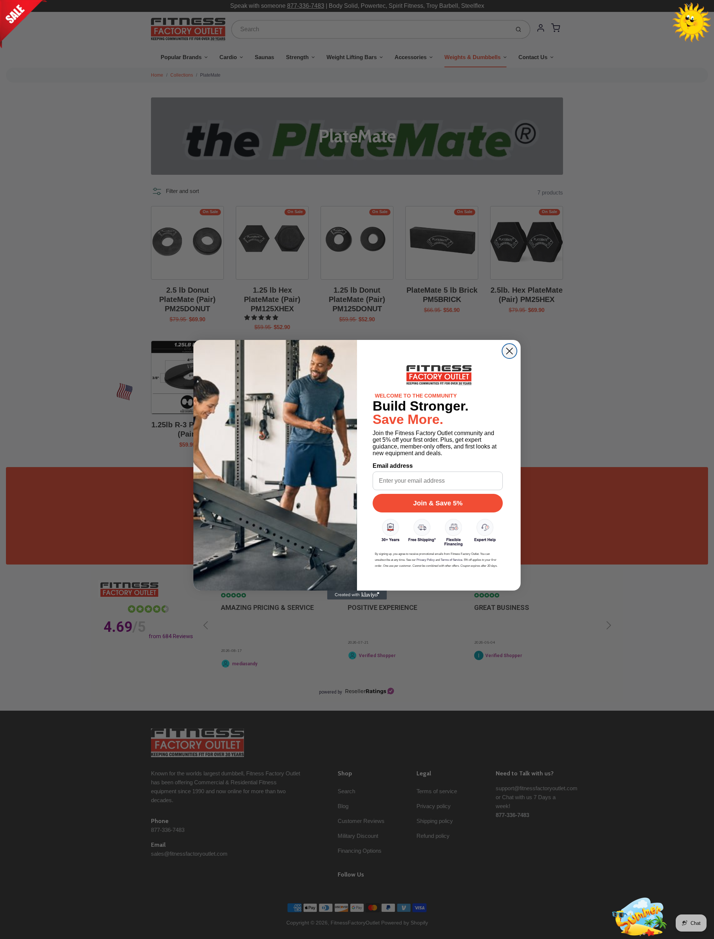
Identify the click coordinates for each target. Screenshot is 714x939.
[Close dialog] (509, 351)
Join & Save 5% (438, 503)
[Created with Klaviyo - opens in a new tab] (357, 595)
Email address (393, 466)
